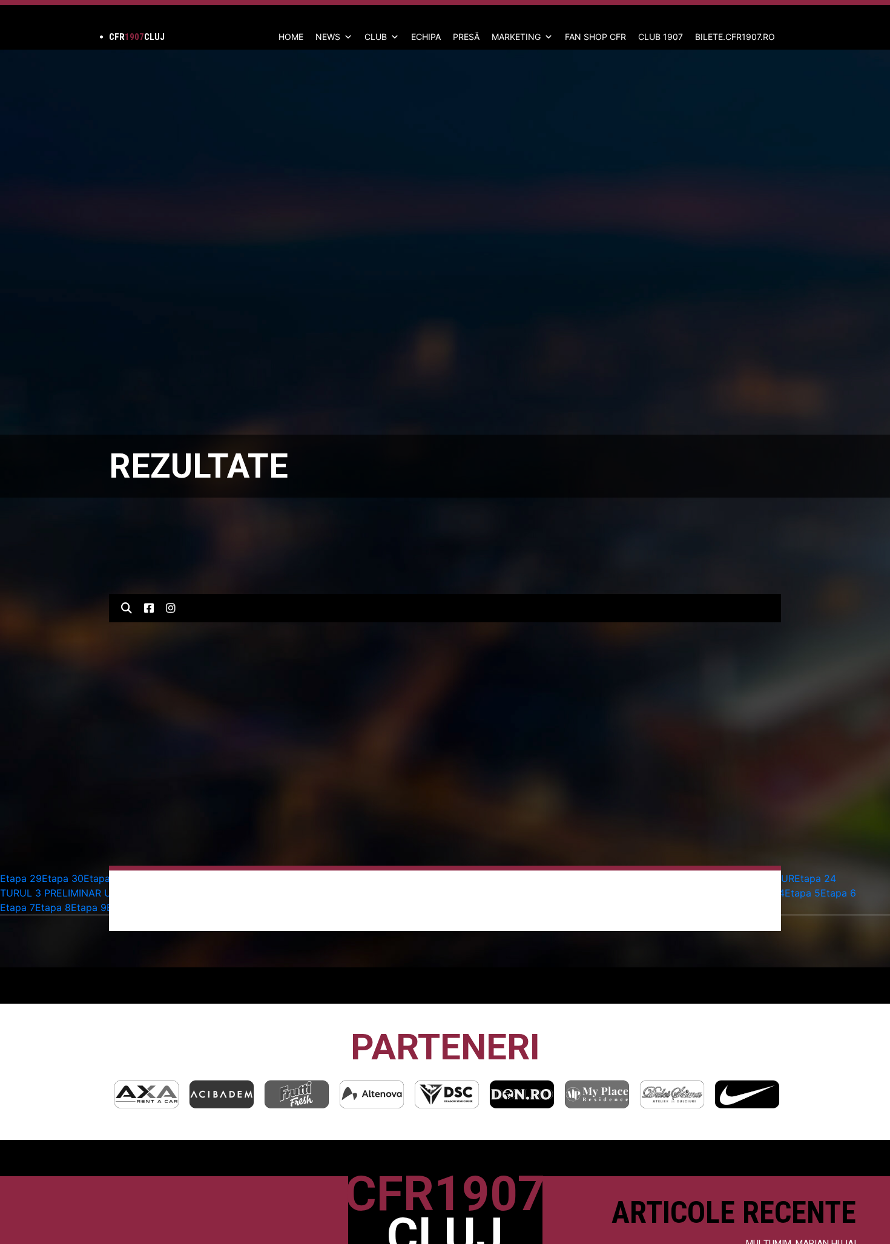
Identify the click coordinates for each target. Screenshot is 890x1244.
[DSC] (371, 1094)
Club (375, 36)
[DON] (447, 1094)
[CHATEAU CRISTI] (747, 1094)
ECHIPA (426, 36)
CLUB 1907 (660, 36)
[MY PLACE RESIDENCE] (522, 1094)
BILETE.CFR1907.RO (735, 36)
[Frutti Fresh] (221, 1094)
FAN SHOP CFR (595, 36)
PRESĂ (466, 36)
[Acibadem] (146, 1094)
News (327, 36)
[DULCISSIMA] (597, 1094)
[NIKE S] (672, 1094)
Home (291, 36)
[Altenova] (296, 1094)
